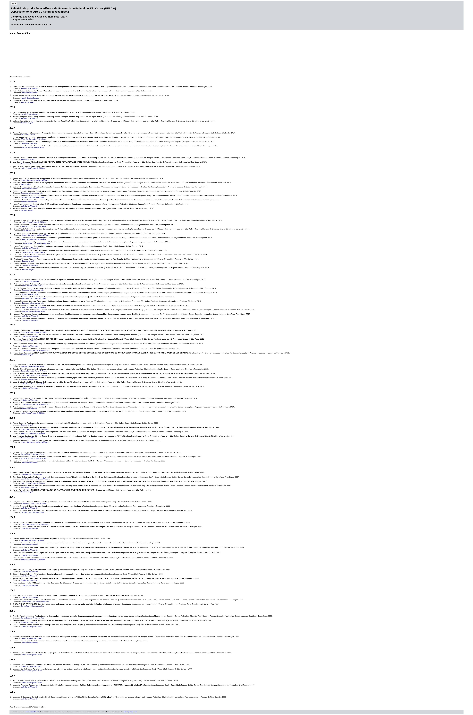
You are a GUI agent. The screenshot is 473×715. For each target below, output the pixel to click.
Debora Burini (26, 184)
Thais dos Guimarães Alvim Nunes (33, 139)
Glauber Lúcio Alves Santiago (31, 475)
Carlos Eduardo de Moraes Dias (32, 618)
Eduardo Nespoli (27, 123)
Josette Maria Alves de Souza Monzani (35, 180)
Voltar (14, 3)
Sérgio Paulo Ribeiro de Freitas (32, 606)
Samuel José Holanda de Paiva (32, 148)
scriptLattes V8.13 (32, 712)
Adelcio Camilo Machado (30, 88)
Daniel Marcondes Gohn (30, 231)
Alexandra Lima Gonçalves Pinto (34, 226)
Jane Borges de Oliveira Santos (33, 252)
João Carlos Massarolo (29, 93)
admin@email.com (130, 712)
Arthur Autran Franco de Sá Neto (33, 168)
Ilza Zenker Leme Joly (29, 487)
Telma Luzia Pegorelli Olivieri (31, 626)
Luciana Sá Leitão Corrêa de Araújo (33, 332)
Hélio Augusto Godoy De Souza (32, 540)
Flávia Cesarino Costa (30, 294)
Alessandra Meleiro (28, 102)
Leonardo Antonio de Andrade (31, 164)
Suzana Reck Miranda (29, 143)
